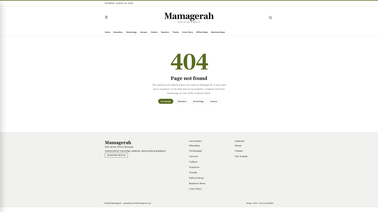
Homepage (166, 101)
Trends (175, 32)
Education (118, 32)
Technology (131, 32)
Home (107, 32)
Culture (154, 32)
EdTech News (202, 32)
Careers (143, 32)
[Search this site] (270, 17)
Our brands (241, 156)
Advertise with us (116, 155)
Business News (218, 32)
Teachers (165, 32)
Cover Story (187, 32)
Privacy (249, 203)
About (238, 145)
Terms (255, 203)
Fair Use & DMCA (266, 203)
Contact (239, 151)
